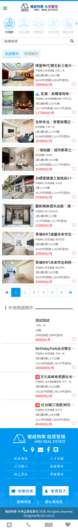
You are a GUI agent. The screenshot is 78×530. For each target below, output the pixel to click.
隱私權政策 (54, 501)
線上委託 (21, 474)
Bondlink (47, 515)
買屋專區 (57, 474)
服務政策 (24, 501)
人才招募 (57, 458)
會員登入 (59, 490)
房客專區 (21, 458)
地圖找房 (25, 490)
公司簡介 (21, 466)
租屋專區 (57, 466)
